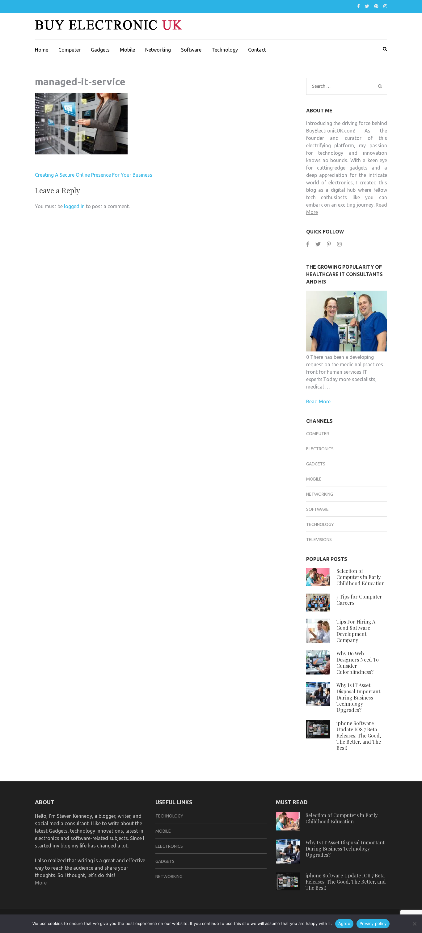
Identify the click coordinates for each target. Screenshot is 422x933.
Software (191, 50)
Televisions (319, 539)
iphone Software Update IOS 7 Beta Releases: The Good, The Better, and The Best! (358, 735)
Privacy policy (373, 923)
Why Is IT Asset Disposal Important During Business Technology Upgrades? (358, 697)
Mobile (127, 50)
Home (41, 50)
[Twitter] (367, 6)
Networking (158, 50)
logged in (74, 206)
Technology (225, 50)
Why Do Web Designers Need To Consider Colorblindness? (357, 662)
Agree (344, 923)
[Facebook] (358, 6)
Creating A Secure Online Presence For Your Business (93, 175)
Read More (318, 401)
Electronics (320, 448)
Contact (257, 50)
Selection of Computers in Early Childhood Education (360, 577)
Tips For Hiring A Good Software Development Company (355, 630)
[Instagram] (385, 6)
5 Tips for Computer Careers (359, 599)
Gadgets (100, 50)
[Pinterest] (376, 6)
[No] (414, 924)
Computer (69, 50)
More (41, 882)
